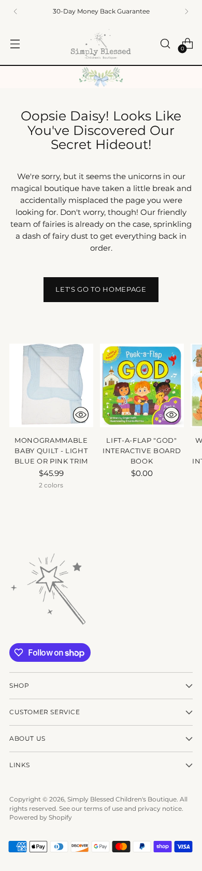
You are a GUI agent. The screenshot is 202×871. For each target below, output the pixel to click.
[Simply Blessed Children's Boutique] (101, 44)
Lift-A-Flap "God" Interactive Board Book (142, 450)
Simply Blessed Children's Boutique (122, 799)
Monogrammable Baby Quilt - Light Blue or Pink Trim (51, 450)
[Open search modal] (165, 44)
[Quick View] (80, 414)
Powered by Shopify (40, 817)
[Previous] (15, 11)
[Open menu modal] (14, 44)
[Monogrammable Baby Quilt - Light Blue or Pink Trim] (51, 386)
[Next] (186, 11)
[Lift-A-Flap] (142, 386)
